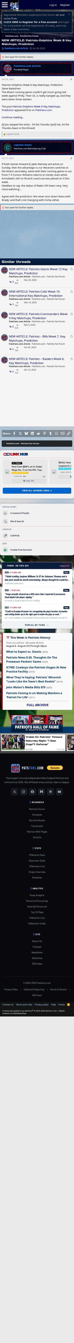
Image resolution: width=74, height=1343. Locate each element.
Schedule (37, 814)
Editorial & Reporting (34, 989)
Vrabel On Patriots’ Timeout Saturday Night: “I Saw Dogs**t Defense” (44, 740)
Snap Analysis (37, 895)
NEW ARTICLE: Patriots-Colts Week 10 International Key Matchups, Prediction (36, 293)
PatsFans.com (43, 110)
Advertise (37, 958)
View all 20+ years (37, 624)
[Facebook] (32, 791)
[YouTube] (59, 791)
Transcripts (37, 825)
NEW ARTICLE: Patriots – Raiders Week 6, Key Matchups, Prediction (37, 361)
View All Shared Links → (37, 490)
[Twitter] (14, 791)
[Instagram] (23, 791)
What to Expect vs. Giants (23, 652)
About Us (37, 941)
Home (61, 1004)
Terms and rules (24, 1004)
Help (53, 1004)
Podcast (37, 946)
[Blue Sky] (41, 791)
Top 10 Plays (37, 912)
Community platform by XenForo (29, 1010)
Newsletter (37, 952)
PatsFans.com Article (16, 48)
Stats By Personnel (37, 906)
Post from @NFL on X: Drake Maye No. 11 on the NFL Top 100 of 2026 (27, 468)
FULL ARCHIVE (38, 705)
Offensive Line (37, 866)
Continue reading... (13, 117)
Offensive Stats (37, 854)
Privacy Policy (11, 989)
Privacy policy (42, 1004)
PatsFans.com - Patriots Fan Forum (48, 276)
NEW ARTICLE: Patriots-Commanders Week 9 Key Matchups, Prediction (38, 316)
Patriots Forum (37, 809)
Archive (37, 837)
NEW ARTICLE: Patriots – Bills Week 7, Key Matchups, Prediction (37, 338)
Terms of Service (58, 989)
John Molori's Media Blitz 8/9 (25, 687)
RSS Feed (37, 963)
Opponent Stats (37, 860)
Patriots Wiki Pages (37, 831)
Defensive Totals (37, 923)
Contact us (7, 1004)
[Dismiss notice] (68, 15)
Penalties (37, 877)
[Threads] (50, 791)
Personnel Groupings (37, 900)
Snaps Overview (37, 871)
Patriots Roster (37, 820)
